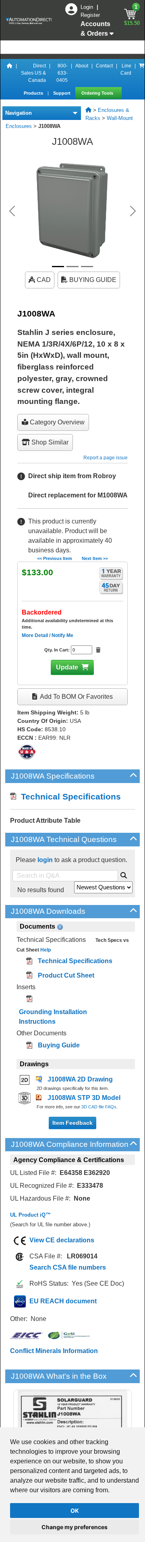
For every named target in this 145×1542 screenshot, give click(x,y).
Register (90, 15)
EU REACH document (63, 1301)
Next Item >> (95, 558)
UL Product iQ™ (30, 1215)
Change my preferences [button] (74, 1527)
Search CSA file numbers (67, 1267)
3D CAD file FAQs (98, 1106)
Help (45, 950)
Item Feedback (72, 1123)
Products (34, 93)
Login (88, 7)
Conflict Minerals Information (54, 1350)
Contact (104, 66)
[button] (12, 211)
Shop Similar (49, 442)
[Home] (9, 73)
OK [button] (74, 1510)
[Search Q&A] (123, 874)
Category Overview (56, 422)
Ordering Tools (97, 93)
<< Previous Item (54, 558)
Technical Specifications (68, 796)
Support (62, 93)
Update (67, 667)
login (45, 859)
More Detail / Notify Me (47, 635)
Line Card (125, 69)
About (81, 66)
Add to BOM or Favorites (76, 696)
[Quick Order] (142, 73)
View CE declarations (61, 1240)
